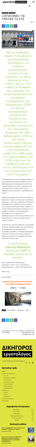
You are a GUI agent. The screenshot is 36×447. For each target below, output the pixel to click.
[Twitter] (7, 26)
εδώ (18, 288)
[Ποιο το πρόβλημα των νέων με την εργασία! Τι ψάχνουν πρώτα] (31, 430)
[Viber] (15, 26)
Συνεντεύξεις (12, 12)
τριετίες (27, 310)
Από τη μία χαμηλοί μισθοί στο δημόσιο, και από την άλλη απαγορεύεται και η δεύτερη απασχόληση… (11, 439)
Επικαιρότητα (10, 10)
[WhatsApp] (11, 26)
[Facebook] (3, 26)
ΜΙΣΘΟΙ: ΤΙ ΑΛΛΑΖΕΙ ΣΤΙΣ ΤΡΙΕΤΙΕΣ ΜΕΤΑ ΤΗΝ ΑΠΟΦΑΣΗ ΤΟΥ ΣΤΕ (26, 332)
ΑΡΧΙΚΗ (4, 10)
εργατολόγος (20, 310)
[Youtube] (32, 363)
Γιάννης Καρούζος (11, 310)
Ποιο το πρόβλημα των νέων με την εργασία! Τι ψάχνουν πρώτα (13, 428)
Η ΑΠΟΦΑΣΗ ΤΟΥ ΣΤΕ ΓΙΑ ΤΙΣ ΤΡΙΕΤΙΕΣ (10, 331)
